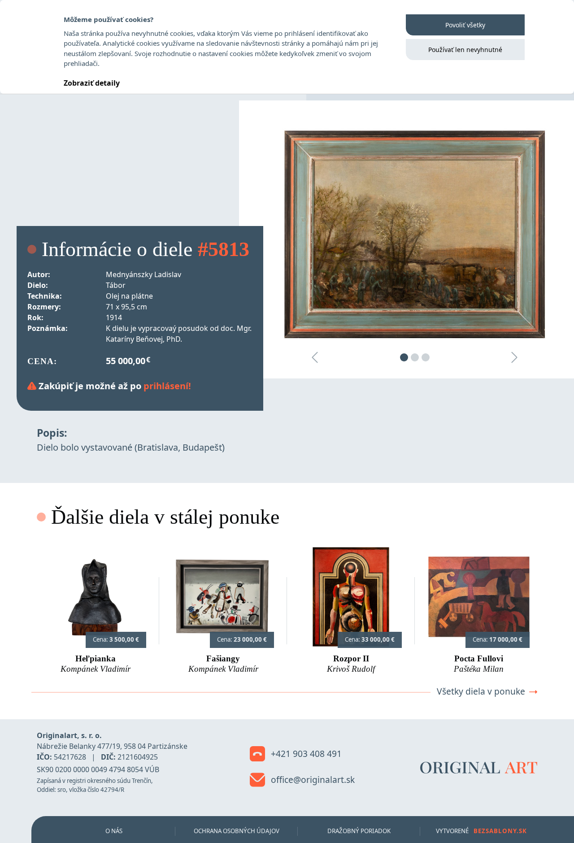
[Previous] (315, 357)
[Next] (514, 357)
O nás (113, 831)
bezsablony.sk (500, 831)
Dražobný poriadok (359, 831)
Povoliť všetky (465, 25)
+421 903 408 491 (305, 753)
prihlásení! (167, 386)
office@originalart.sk (312, 779)
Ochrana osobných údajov (236, 831)
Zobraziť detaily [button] (92, 83)
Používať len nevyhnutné (465, 49)
